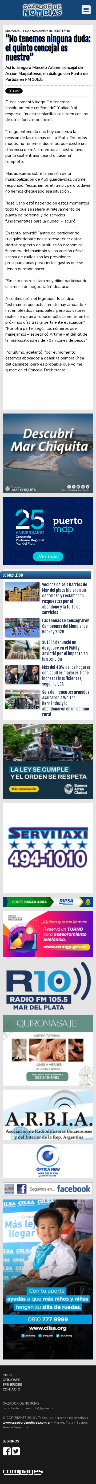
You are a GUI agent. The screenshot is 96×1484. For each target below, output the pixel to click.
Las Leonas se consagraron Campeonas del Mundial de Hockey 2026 (65, 626)
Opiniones (11, 1380)
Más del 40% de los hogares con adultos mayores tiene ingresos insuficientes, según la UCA (66, 676)
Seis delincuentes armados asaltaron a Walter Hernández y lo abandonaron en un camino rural (65, 703)
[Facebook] (7, 1453)
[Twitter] (16, 1453)
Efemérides (12, 1385)
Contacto (11, 1389)
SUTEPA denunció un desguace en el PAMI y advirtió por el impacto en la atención (65, 651)
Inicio (7, 1375)
